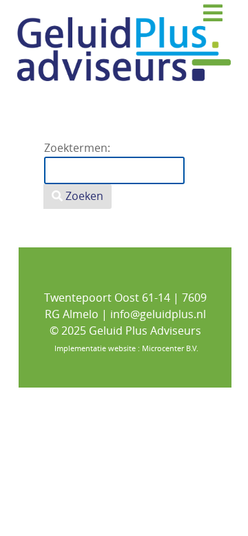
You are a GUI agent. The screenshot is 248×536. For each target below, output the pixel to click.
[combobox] (114, 170)
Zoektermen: (77, 148)
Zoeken (83, 196)
